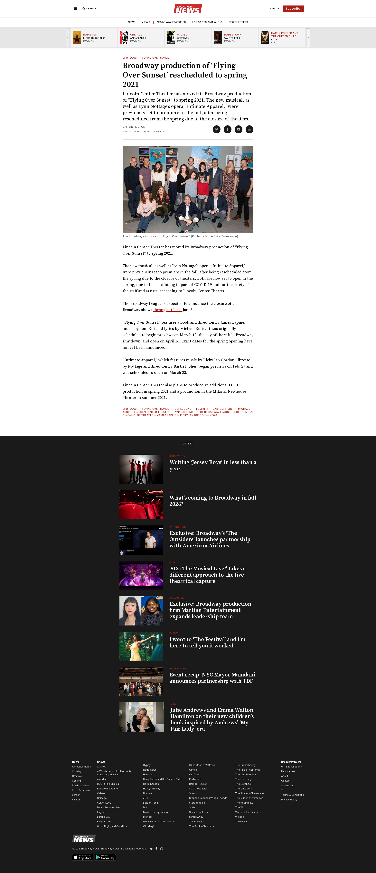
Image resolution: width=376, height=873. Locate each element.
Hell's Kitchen (151, 783)
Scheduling (183, 408)
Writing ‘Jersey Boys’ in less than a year (213, 465)
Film (172, 562)
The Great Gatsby (245, 765)
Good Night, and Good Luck (113, 826)
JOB (145, 798)
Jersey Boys (178, 456)
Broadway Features (171, 22)
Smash (193, 793)
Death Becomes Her (108, 807)
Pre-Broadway (80, 785)
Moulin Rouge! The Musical (158, 821)
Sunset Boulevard (199, 812)
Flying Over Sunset (156, 57)
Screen (76, 794)
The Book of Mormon (201, 826)
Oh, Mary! (148, 826)
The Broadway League (214, 412)
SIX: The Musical (198, 788)
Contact (285, 780)
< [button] (68, 37)
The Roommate (244, 802)
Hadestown (149, 769)
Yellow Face (242, 821)
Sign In (275, 8)
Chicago (102, 798)
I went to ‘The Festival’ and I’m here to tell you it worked (207, 642)
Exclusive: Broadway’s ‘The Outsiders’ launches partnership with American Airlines (209, 539)
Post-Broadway (81, 790)
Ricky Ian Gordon (193, 415)
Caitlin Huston (134, 126)
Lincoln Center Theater (152, 412)
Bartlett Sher (223, 408)
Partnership (178, 526)
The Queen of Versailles (249, 798)
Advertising (287, 785)
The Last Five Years (246, 774)
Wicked (239, 816)
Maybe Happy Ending (155, 812)
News (132, 22)
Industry (76, 771)
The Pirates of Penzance (249, 793)
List (172, 491)
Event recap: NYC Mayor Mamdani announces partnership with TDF (212, 678)
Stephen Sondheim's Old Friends (208, 798)
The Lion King (243, 779)
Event (173, 633)
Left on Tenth (151, 802)
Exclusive (176, 597)
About (284, 776)
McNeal (147, 816)
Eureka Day (103, 816)
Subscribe (293, 8)
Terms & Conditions (292, 794)
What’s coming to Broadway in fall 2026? (212, 501)
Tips (284, 790)
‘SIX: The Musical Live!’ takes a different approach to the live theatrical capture (207, 575)
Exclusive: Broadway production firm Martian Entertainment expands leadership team (210, 610)
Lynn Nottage (184, 412)
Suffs (192, 807)
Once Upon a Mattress (202, 765)
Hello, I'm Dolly (151, 788)
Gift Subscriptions (291, 766)
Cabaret (101, 793)
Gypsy (147, 765)
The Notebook (243, 783)
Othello (193, 769)
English (101, 812)
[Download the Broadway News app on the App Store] (82, 857)
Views (146, 22)
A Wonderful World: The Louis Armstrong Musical (114, 773)
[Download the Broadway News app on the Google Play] (105, 857)
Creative (77, 776)
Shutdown (130, 57)
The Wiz (240, 807)
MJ (145, 807)
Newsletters (238, 22)
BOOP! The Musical (108, 783)
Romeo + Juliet (198, 783)
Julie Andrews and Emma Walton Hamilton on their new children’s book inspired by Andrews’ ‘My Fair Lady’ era (212, 719)
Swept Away (196, 816)
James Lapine (166, 415)
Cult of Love (104, 802)
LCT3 (237, 412)
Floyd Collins (104, 821)
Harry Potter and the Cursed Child (162, 779)
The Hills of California (247, 769)
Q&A (173, 703)
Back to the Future (107, 788)
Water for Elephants (246, 812)
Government (178, 668)
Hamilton (148, 774)
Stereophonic (197, 802)
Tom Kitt (202, 408)
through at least (167, 310)
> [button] (308, 37)
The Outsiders (243, 788)
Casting (76, 780)
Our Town (194, 774)
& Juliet (101, 766)
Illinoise (147, 793)
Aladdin (101, 779)
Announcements (81, 766)
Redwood (195, 779)
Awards (76, 799)
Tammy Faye (196, 821)
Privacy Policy (289, 799)
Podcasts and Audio (207, 22)
